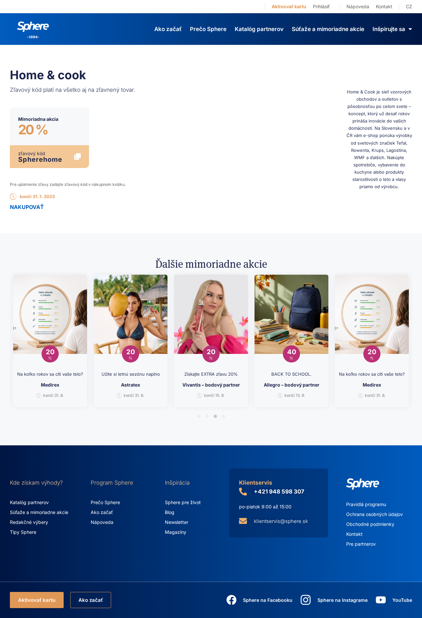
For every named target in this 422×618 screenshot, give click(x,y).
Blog (169, 512)
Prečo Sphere (208, 29)
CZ (409, 6)
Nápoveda (358, 6)
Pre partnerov (361, 544)
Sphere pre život (183, 502)
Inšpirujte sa (389, 29)
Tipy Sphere (23, 532)
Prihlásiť (321, 6)
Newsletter (176, 522)
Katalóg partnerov (259, 29)
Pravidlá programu (366, 504)
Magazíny (175, 532)
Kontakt (384, 6)
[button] (198, 416)
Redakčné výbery (29, 522)
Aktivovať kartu (289, 6)
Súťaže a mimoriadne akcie (328, 29)
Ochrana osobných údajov (374, 514)
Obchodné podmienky (370, 524)
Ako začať (168, 29)
